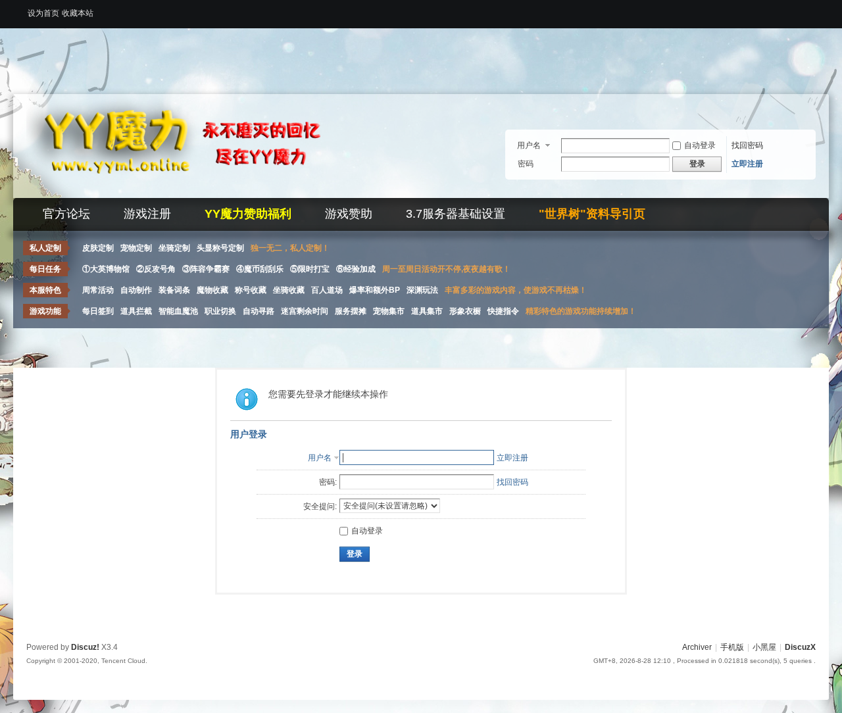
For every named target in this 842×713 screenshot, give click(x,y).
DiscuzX (800, 647)
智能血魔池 (178, 311)
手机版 (732, 647)
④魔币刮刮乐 (260, 269)
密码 (525, 163)
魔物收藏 (212, 290)
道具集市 (427, 311)
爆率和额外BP (374, 290)
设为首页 (43, 13)
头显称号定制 (220, 248)
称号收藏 (250, 290)
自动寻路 (258, 311)
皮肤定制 (98, 248)
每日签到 (98, 311)
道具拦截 (136, 311)
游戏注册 (147, 213)
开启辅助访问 (812, 9)
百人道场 (327, 290)
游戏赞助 (348, 213)
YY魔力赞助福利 (248, 213)
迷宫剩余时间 (304, 311)
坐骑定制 (174, 248)
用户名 (529, 145)
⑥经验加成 (356, 269)
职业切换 (220, 311)
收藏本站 (77, 13)
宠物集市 (389, 311)
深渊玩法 (422, 290)
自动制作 (136, 290)
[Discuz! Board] (190, 190)
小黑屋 (764, 647)
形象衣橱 (465, 311)
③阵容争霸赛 (206, 269)
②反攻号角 (156, 269)
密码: (328, 482)
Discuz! (85, 647)
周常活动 (98, 290)
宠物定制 (136, 248)
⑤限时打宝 (310, 269)
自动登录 (700, 145)
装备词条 (174, 290)
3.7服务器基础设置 (455, 213)
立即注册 (747, 163)
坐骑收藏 (289, 290)
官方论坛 (66, 213)
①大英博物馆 (106, 269)
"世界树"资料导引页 (592, 213)
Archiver (697, 647)
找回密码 (747, 145)
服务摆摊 (350, 311)
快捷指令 (503, 311)
